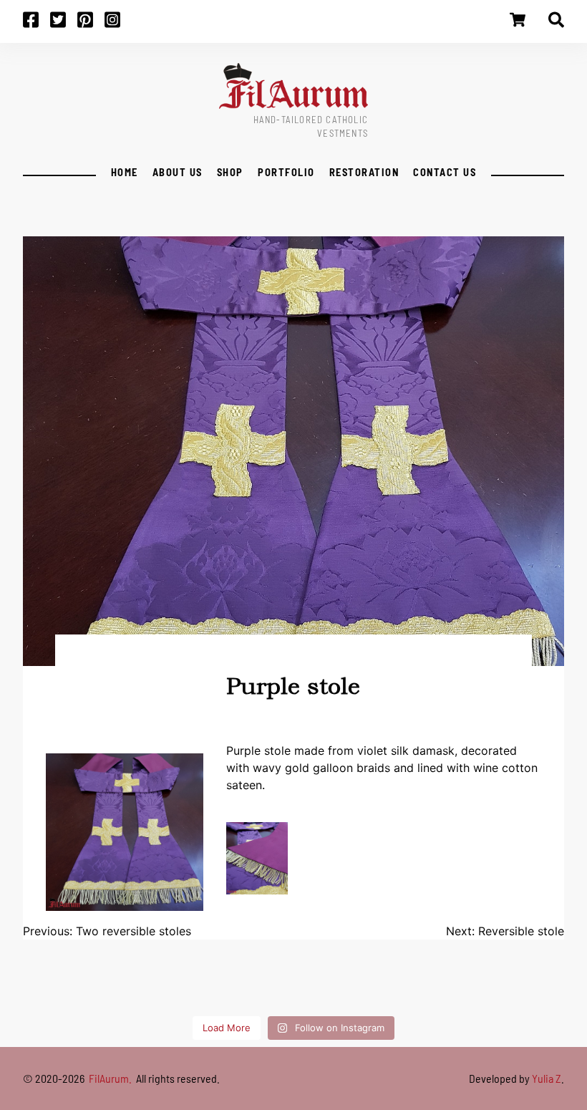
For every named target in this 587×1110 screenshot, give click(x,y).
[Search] (556, 24)
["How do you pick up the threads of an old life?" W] (205, 987)
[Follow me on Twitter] (63, 24)
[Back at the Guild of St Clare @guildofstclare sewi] (440, 987)
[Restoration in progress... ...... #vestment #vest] (499, 987)
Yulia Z (546, 1078)
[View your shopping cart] (517, 24)
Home (124, 172)
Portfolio (286, 172)
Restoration (364, 172)
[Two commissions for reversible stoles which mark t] (29, 987)
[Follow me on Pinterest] (91, 24)
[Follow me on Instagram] (118, 24)
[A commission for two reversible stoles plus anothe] (146, 987)
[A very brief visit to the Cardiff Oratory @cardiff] (323, 987)
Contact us (444, 172)
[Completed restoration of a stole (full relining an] (88, 987)
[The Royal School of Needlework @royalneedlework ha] (381, 987)
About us (177, 172)
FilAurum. (111, 1078)
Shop (230, 172)
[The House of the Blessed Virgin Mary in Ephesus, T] (264, 987)
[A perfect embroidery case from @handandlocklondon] (557, 987)
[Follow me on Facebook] (36, 24)
